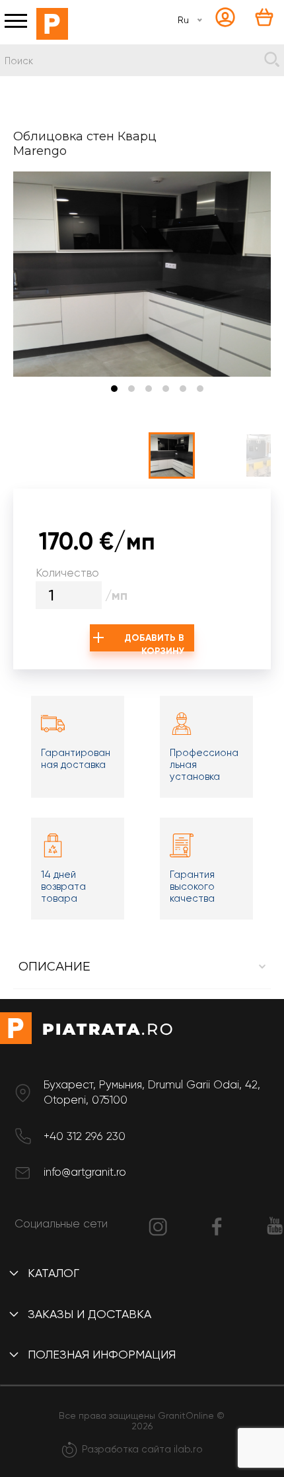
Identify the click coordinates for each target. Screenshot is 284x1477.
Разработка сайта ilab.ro (142, 1449)
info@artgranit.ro (85, 1171)
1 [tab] (114, 388)
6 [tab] (200, 388)
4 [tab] (165, 388)
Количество (67, 572)
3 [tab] (148, 388)
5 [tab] (183, 388)
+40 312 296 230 (84, 1136)
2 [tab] (131, 388)
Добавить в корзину (154, 641)
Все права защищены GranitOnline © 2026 (142, 1420)
